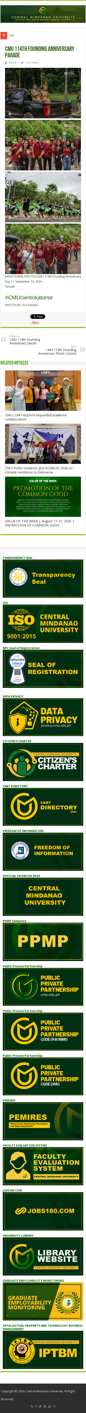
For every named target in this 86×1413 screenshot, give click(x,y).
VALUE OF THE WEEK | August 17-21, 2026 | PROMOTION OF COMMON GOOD (39, 523)
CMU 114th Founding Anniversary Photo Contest (57, 350)
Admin (13, 62)
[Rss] (32, 1406)
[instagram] (54, 1406)
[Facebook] (36, 1406)
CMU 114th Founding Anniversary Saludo (25, 340)
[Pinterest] (45, 1406)
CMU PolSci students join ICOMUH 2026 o (36, 35)
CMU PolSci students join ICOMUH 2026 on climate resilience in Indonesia (39, 470)
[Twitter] (40, 1406)
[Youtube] (49, 1406)
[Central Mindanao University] (43, 13)
